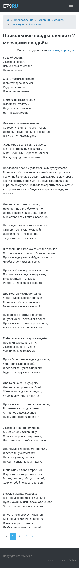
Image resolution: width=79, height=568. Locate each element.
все (74, 50)
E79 (10, 6)
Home (50, 560)
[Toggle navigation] (71, 6)
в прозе (65, 50)
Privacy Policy (67, 560)
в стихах (53, 50)
